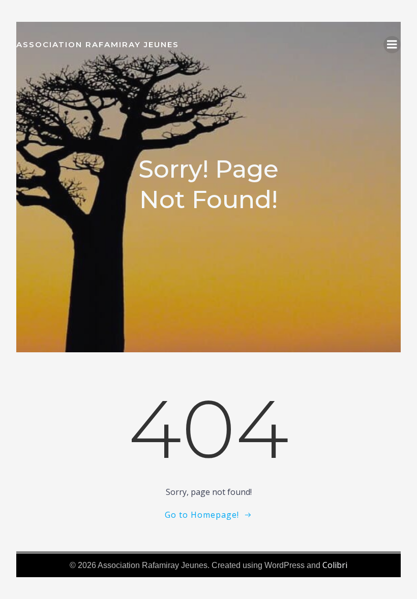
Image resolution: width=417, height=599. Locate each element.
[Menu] (392, 44)
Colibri (334, 565)
